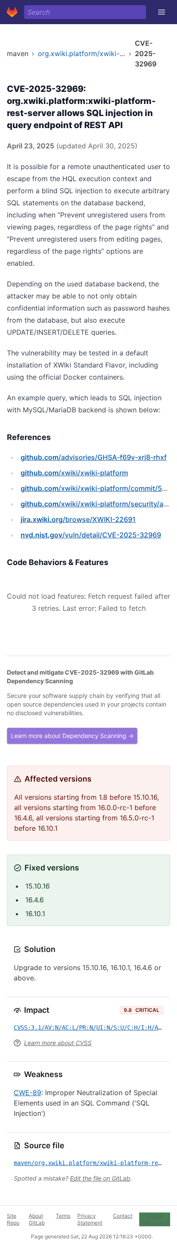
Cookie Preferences (154, 1219)
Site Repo (13, 1219)
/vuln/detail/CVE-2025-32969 (91, 535)
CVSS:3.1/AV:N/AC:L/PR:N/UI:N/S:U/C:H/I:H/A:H (89, 1027)
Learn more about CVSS (58, 1042)
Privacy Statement (89, 1219)
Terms (63, 1215)
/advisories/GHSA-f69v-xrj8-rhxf (94, 457)
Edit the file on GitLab (100, 1178)
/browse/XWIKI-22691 (78, 519)
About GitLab (37, 1219)
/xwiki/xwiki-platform (74, 472)
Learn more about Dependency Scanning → (72, 735)
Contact (122, 1215)
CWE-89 (27, 1092)
